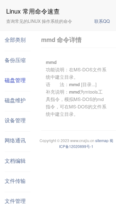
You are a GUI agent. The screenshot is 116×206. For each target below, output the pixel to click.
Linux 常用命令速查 (33, 10)
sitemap (102, 140)
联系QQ (102, 21)
